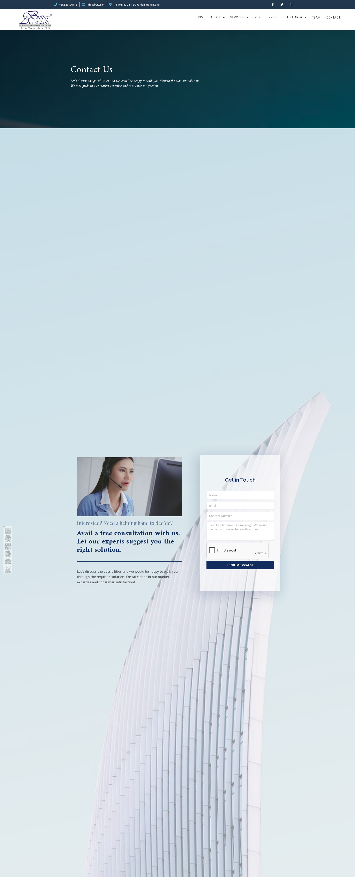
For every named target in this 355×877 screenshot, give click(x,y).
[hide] (4, 526)
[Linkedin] (291, 4)
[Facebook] (272, 4)
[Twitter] (281, 4)
